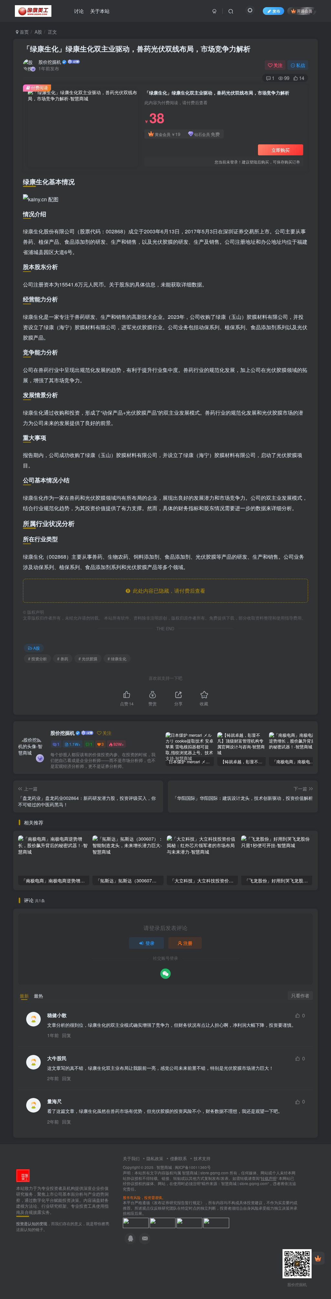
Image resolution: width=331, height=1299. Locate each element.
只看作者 (300, 995)
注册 (187, 943)
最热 (38, 995)
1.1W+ (74, 744)
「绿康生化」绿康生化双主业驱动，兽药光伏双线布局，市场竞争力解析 (137, 48)
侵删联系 (178, 1158)
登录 (150, 943)
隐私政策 (154, 1158)
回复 (66, 1035)
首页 (23, 31)
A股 (38, 31)
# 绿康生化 (117, 658)
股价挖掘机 (49, 62)
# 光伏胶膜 (88, 658)
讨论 (79, 10)
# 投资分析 (37, 658)
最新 (24, 995)
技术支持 (202, 1158)
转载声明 (268, 1178)
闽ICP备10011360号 (193, 1167)
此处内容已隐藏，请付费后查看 (167, 590)
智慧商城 (164, 1167)
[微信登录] (165, 974)
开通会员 (304, 11)
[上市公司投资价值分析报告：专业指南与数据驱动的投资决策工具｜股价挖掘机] (23, 1175)
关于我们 (131, 1158)
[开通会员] (318, 1258)
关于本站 (100, 10)
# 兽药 (62, 658)
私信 (300, 65)
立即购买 (281, 150)
